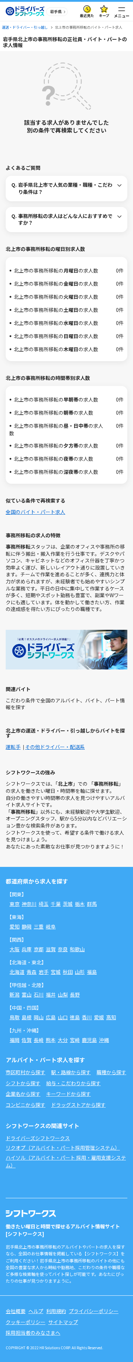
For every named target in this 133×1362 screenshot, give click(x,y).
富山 (27, 994)
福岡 (15, 1039)
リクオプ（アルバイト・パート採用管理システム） (63, 1147)
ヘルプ (35, 1311)
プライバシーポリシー (93, 1311)
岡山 (39, 1017)
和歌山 (77, 949)
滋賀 (51, 949)
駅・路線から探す (71, 1072)
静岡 (27, 926)
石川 (39, 994)
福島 (92, 971)
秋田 (68, 971)
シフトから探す (23, 1083)
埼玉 (44, 903)
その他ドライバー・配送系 (55, 746)
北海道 (17, 971)
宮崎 (75, 1039)
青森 (32, 971)
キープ (104, 15)
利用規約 (56, 1311)
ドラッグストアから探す (78, 1104)
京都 (39, 949)
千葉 (56, 903)
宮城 (56, 971)
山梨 (63, 994)
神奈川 (29, 903)
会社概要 (16, 1311)
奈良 (63, 949)
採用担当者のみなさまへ (33, 1332)
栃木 (80, 903)
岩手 (44, 971)
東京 (15, 903)
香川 (87, 1017)
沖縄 (104, 1039)
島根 (27, 1017)
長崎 (39, 1039)
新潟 (15, 994)
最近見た (87, 15)
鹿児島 (89, 1039)
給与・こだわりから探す (73, 1083)
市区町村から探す (25, 1072)
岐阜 (51, 926)
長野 (75, 994)
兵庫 (27, 949)
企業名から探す (23, 1093)
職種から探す (111, 1072)
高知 (111, 1017)
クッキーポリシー (25, 1321)
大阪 (15, 949)
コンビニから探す (25, 1104)
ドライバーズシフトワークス (38, 1138)
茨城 (68, 903)
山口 (63, 1017)
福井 (51, 994)
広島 (51, 1017)
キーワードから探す (68, 1093)
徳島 (75, 1017)
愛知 (15, 926)
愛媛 (99, 1017)
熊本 (51, 1039)
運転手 (13, 746)
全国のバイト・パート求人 (35, 511)
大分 (63, 1039)
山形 (80, 971)
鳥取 (15, 1017)
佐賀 (27, 1039)
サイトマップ (63, 1321)
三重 (39, 926)
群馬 (92, 903)
